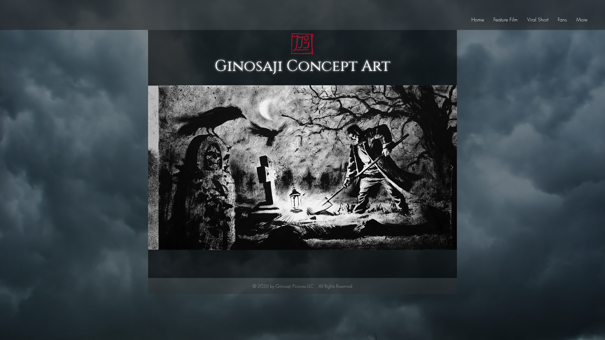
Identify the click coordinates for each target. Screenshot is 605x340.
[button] (302, 167)
